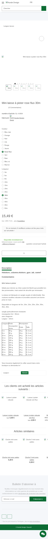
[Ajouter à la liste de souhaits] (41, 38)
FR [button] (31, 2)
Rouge (6, 145)
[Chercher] (43, 8)
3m (5, 172)
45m (6, 205)
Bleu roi (7, 161)
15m (6, 185)
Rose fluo (8, 152)
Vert (5, 155)
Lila (5, 142)
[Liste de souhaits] (40, 2)
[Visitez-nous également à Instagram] (9, 516)
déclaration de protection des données (31, 493)
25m (6, 192)
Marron (7, 165)
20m (6, 188)
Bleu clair (7, 132)
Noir (5, 139)
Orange (7, 135)
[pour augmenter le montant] (43, 253)
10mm (25, 372)
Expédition (21, 221)
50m (6, 208)
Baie (6, 158)
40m (6, 202)
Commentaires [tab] (8, 277)
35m (6, 198)
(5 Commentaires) (14, 107)
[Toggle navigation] (3, 1)
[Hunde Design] (12, 2)
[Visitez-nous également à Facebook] (4, 516)
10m (6, 182)
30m (6, 195)
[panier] (44, 2)
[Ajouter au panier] (3, 33)
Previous (4, 88)
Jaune (6, 148)
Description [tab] (7, 268)
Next (43, 88)
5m (5, 175)
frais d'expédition (35, 521)
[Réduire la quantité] (4, 253)
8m (5, 179)
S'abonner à (37, 499)
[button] (37, 2)
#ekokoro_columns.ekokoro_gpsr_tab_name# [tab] (21, 273)
